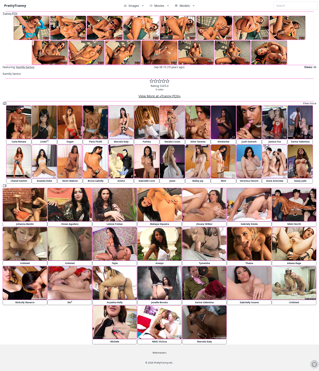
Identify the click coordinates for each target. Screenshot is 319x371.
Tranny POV (10, 13)
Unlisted (25, 263)
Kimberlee (223, 141)
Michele (114, 341)
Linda (44, 141)
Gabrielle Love (147, 180)
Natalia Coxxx (172, 141)
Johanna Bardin (25, 224)
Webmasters (159, 352)
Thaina (249, 263)
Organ (70, 141)
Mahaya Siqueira (159, 224)
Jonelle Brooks (159, 302)
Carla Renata (19, 141)
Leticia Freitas (115, 224)
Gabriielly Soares (249, 302)
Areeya (159, 263)
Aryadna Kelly (115, 302)
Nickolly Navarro (25, 302)
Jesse (172, 180)
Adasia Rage (294, 263)
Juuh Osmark (249, 141)
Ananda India (44, 180)
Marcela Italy (121, 141)
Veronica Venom (249, 180)
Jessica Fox (274, 141)
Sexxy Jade (300, 180)
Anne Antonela (274, 180)
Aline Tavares (198, 141)
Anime (121, 180)
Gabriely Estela (249, 224)
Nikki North (294, 224)
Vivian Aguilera (69, 224)
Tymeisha (204, 263)
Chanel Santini (19, 180)
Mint (223, 180)
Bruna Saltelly (96, 180)
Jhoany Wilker (204, 224)
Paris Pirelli (95, 141)
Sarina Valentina (300, 141)
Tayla (115, 263)
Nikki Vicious (159, 341)
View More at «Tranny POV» (160, 96)
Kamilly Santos (25, 67)
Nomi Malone (70, 180)
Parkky (147, 141)
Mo (69, 302)
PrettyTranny (15, 5)
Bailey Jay (197, 180)
